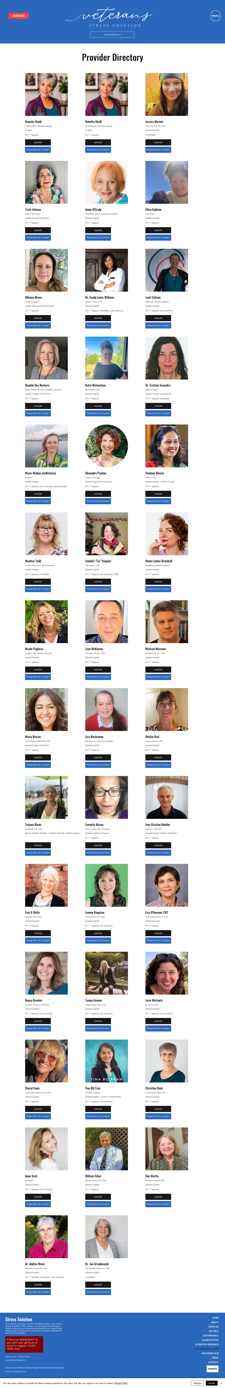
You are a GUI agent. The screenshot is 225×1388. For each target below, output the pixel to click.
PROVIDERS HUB (210, 1353)
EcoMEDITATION (210, 1340)
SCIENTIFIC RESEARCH (207, 1344)
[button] (215, 15)
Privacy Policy (121, 1383)
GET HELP (214, 1331)
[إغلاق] (221, 1383)
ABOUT (215, 1322)
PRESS (215, 1358)
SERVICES (213, 1327)
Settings (197, 1383)
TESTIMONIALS (211, 1335)
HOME (215, 1318)
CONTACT (213, 1362)
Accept (211, 1383)
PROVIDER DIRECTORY (207, 1349)
